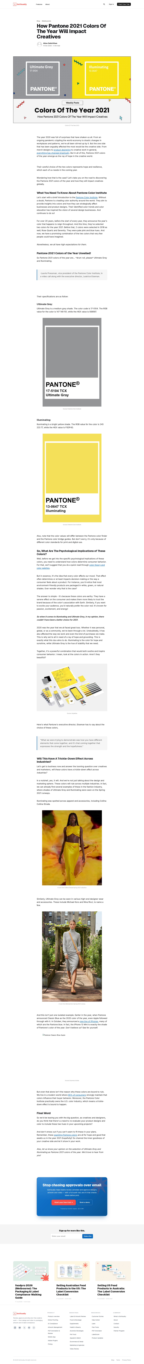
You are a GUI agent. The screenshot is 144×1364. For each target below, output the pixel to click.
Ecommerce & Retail (76, 1342)
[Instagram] (34, 1327)
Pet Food (73, 1334)
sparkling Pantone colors (65, 1135)
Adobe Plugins (53, 1340)
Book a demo (85, 1202)
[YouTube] (19, 1327)
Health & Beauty (75, 1327)
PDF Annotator (97, 1331)
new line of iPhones (89, 1021)
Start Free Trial (123, 4)
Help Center (96, 1320)
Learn (93, 1323)
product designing (62, 150)
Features (39, 4)
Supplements (74, 1323)
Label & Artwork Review (78, 1316)
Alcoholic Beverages (76, 1331)
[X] (24, 1327)
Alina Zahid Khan (50, 43)
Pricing (50, 1344)
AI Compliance (53, 1323)
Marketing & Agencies (77, 1345)
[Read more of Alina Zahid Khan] (39, 44)
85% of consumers (77, 1095)
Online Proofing (53, 1320)
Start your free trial (62, 1202)
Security (116, 1327)
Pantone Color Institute (86, 197)
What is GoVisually (120, 1316)
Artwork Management (55, 1327)
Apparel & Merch (75, 1338)
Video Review (74, 1349)
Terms (118, 1360)
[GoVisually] (28, 1313)
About (47, 4)
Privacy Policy (126, 1360)
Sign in (111, 4)
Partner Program (119, 1331)
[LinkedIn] (15, 1327)
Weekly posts (46, 21)
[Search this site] (104, 4)
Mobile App (52, 1337)
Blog (38, 21)
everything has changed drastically (53, 153)
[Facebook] (29, 1327)
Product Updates (97, 1338)
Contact (116, 1323)
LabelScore (95, 1334)
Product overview (54, 1316)
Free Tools (95, 1327)
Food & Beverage (75, 1320)
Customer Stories (98, 1316)
